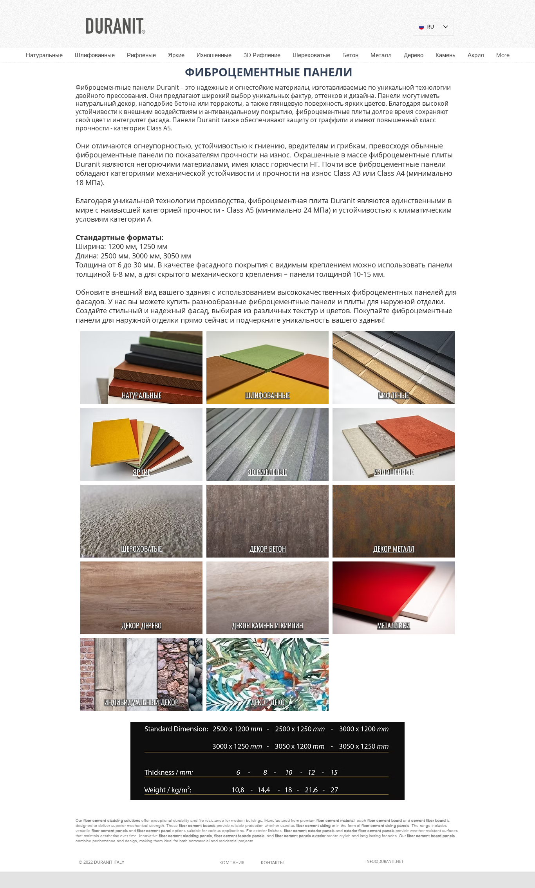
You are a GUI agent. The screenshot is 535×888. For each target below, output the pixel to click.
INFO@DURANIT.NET (384, 861)
